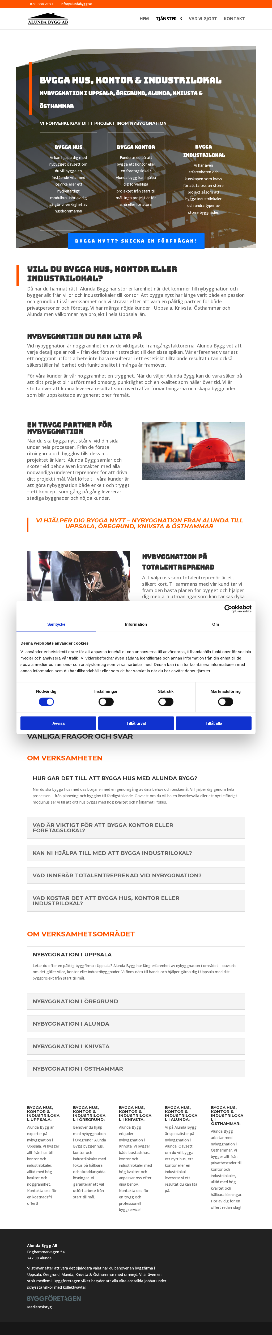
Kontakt (234, 19)
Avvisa (58, 723)
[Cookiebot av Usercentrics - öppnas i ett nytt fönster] (228, 609)
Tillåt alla (214, 723)
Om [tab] (215, 624)
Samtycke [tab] (56, 624)
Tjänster (166, 19)
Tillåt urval (136, 723)
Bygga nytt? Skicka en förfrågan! (136, 241)
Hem (144, 19)
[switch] (106, 702)
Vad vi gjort (203, 19)
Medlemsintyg (39, 1306)
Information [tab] (136, 624)
